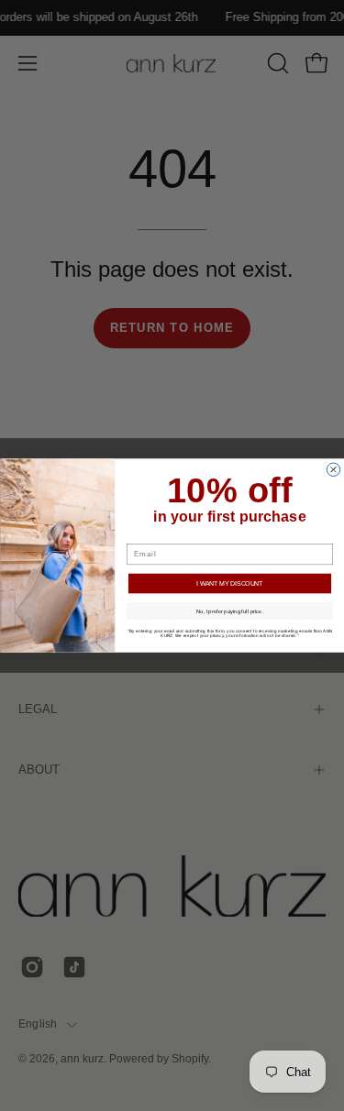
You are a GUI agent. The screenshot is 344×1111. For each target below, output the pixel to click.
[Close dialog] (333, 469)
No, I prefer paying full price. (228, 611)
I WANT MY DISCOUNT (229, 584)
